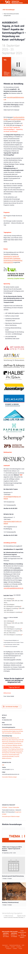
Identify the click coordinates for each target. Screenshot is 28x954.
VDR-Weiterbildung (16, 733)
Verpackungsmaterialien (8, 756)
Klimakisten (11, 743)
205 (5, 634)
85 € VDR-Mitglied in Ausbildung (12, 606)
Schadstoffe (11, 751)
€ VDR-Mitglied (9, 621)
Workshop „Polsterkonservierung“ (10, 902)
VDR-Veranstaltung (6, 733)
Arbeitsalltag (5, 738)
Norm (10, 747)
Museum (20, 745)
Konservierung (17, 743)
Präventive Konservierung (17, 119)
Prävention (4, 749)
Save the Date (19, 731)
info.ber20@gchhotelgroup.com (12, 496)
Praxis (9, 749)
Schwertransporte (18, 751)
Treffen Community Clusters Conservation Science (10, 916)
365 (5, 627)
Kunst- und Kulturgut (7, 745)
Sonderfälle (12, 752)
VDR (3, 765)
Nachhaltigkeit (5, 747)
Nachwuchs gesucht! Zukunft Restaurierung (13, 876)
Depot (9, 739)
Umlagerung (19, 752)
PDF (5, 217)
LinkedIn (15, 948)
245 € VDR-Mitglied (9, 598)
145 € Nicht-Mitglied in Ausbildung (13, 612)
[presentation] (13, 836)
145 (5, 631)
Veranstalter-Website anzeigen (9, 777)
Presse (20, 948)
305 (5, 621)
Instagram (8, 948)
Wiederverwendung (6, 758)
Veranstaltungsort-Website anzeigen (11, 816)
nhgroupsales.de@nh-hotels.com (13, 521)
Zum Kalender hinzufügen (12, 706)
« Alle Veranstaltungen (8, 9)
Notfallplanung (16, 747)
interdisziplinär (12, 741)
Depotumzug (15, 739)
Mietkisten (15, 745)
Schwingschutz (5, 752)
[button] (14, 687)
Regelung (13, 749)
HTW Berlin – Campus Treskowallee (10, 807)
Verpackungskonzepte (13, 754)
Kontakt (13, 946)
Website (6, 498)
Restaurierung (19, 749)
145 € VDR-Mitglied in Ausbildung (13, 629)
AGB (23, 945)
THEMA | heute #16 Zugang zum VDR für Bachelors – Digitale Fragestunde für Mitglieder (12, 848)
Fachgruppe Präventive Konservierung (11, 729)
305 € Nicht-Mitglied (9, 604)
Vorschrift (16, 756)
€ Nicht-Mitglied (9, 627)
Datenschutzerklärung (14, 945)
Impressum (5, 945)
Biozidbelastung (12, 738)
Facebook (18, 946)
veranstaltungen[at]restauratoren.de (13, 588)
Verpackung (5, 754)
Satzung (7, 946)
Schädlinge (4, 751)
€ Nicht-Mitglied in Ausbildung (13, 634)
